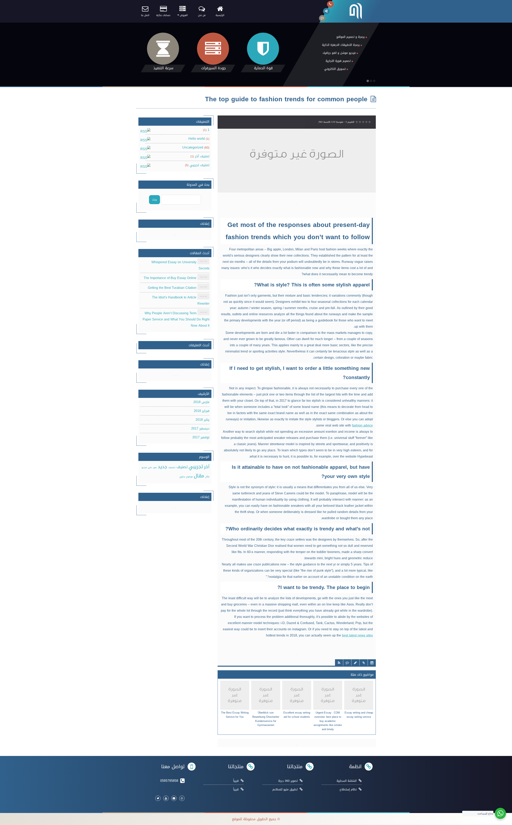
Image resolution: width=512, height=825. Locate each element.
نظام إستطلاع (348, 789)
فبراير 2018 (201, 411)
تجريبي (196, 466)
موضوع (189, 477)
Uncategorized (192, 147)
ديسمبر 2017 (200, 428)
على (150, 467)
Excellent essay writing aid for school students (296, 715)
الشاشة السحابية (347, 781)
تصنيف (182, 467)
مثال (207, 477)
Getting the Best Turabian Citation (172, 288)
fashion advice (362, 425)
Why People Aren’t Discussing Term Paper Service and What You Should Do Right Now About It (176, 319)
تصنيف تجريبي (199, 165)
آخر (206, 467)
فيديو (144, 467)
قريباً (236, 781)
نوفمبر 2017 (200, 437)
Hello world (196, 138)
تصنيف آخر (202, 156)
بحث (154, 199)
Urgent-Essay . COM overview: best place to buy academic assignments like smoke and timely (328, 721)
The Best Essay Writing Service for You (235, 715)
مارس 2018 (201, 402)
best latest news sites (357, 635)
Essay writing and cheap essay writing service (359, 715)
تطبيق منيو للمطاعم (285, 789)
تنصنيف (171, 467)
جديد (162, 467)
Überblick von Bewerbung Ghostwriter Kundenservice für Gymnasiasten (265, 719)
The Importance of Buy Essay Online (170, 278)
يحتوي (182, 477)
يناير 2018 (202, 420)
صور (155, 467)
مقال (199, 475)
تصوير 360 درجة (288, 781)
